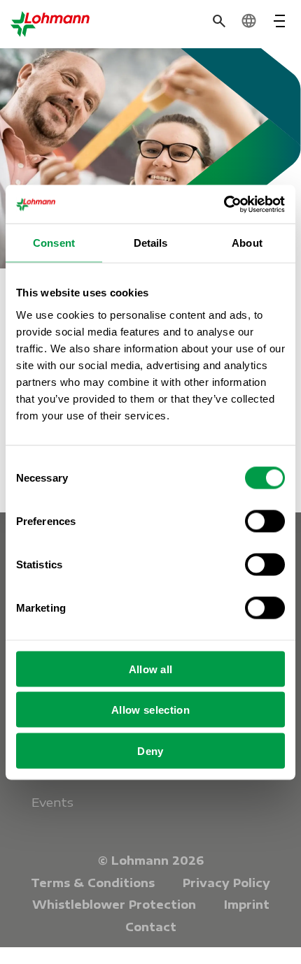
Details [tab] (151, 243)
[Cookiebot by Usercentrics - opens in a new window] (223, 204)
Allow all (151, 669)
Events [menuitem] (52, 802)
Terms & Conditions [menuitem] (93, 883)
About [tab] (247, 243)
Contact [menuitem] (150, 927)
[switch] (265, 521)
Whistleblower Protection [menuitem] (114, 905)
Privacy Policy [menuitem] (226, 883)
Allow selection (150, 710)
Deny (150, 750)
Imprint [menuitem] (247, 905)
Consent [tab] (54, 243)
